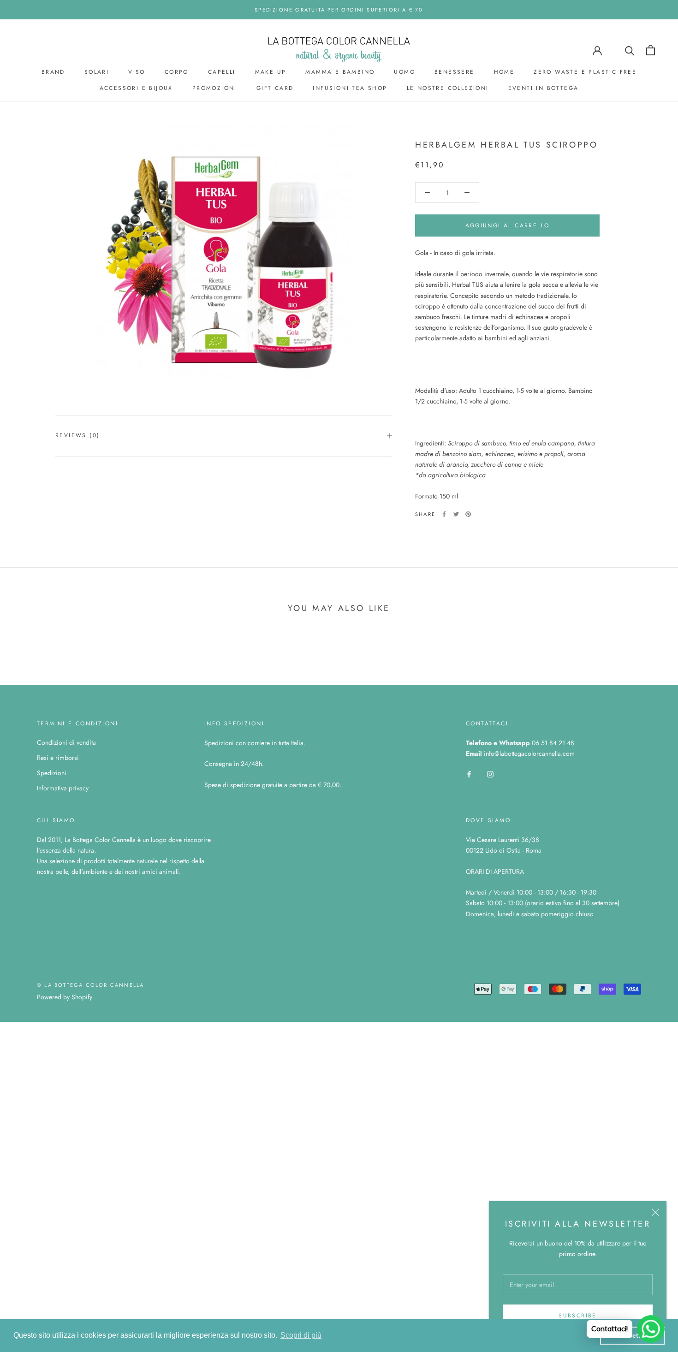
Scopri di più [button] (300, 1335)
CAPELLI (222, 72)
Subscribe (578, 1315)
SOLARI (96, 72)
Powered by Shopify (64, 997)
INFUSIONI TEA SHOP (350, 88)
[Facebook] (444, 514)
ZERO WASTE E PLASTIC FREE (585, 72)
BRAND (53, 72)
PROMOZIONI (214, 88)
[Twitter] (456, 514)
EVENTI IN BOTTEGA (543, 88)
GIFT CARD (275, 88)
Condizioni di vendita (66, 742)
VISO (136, 72)
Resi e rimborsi (58, 757)
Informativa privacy (63, 788)
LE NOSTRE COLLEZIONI (448, 88)
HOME (504, 72)
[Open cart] (650, 50)
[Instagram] (490, 773)
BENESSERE (454, 72)
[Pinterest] (468, 514)
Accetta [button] (632, 1335)
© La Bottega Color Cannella (90, 985)
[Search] (630, 50)
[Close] (655, 1212)
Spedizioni (51, 772)
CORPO (177, 72)
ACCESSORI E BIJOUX (136, 88)
